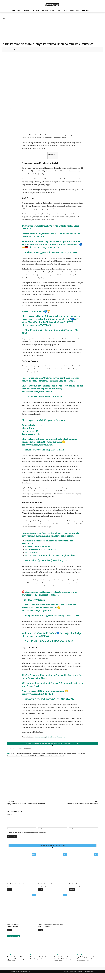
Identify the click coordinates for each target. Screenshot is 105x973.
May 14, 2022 (57, 449)
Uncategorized (34, 954)
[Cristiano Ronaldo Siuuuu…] (21, 908)
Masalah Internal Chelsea (78, 753)
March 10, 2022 (60, 560)
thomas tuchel (59, 755)
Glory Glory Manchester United (45, 884)
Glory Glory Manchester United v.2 (15, 884)
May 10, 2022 (66, 641)
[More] (99, 49)
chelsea (13, 753)
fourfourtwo (61, 737)
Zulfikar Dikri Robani (13, 49)
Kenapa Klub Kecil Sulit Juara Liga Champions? (40, 958)
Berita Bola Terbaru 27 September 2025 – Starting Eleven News (15, 959)
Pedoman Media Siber (89, 971)
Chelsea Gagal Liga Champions (24, 753)
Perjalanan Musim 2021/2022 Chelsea (30, 755)
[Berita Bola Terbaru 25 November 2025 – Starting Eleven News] (64, 946)
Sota (55, 962)
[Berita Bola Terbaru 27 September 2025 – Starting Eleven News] (17, 946)
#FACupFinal (54, 441)
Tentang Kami (73, 971)
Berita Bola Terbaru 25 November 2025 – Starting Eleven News (62, 959)
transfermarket (40, 737)
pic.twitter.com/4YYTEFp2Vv (37, 325)
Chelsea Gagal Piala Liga (65, 753)
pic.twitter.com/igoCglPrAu (62, 555)
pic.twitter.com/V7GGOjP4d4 (44, 247)
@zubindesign (74, 633)
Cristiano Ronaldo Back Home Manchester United (50, 924)
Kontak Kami (79, 971)
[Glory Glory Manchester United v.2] (21, 867)
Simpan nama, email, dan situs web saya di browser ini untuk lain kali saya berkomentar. (27, 832)
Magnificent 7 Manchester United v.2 (78, 884)
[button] (92, 10)
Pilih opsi (9, 889)
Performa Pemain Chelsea (13, 755)
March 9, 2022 (54, 396)
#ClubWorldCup (53, 322)
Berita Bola (10, 954)
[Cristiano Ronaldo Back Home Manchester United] (52, 908)
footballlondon (51, 737)
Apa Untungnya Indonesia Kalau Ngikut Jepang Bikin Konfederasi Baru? (86, 959)
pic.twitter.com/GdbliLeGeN (37, 636)
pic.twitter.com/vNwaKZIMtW (38, 444)
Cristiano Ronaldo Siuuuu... (13, 924)
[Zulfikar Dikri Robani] (5, 50)
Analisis (3, 18)
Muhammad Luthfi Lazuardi (13, 962)
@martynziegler (36, 599)
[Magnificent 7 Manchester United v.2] (83, 867)
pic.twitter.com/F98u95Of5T (37, 391)
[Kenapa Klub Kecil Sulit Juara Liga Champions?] (40, 946)
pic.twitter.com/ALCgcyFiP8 (37, 610)
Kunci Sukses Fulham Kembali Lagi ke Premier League (82, 803)
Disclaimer (66, 971)
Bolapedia (80, 954)
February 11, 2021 (68, 252)
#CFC (76, 319)
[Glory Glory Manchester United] (52, 867)
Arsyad (32, 961)
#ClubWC (67, 322)
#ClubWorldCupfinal (33, 322)
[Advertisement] (52, 31)
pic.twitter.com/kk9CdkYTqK (37, 693)
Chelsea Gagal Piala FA (52, 753)
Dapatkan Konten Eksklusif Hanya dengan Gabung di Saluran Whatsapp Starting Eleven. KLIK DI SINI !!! (52, 743)
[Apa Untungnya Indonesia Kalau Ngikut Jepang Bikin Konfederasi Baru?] (87, 946)
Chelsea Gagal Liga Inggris (39, 753)
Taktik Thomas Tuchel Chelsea (47, 755)
